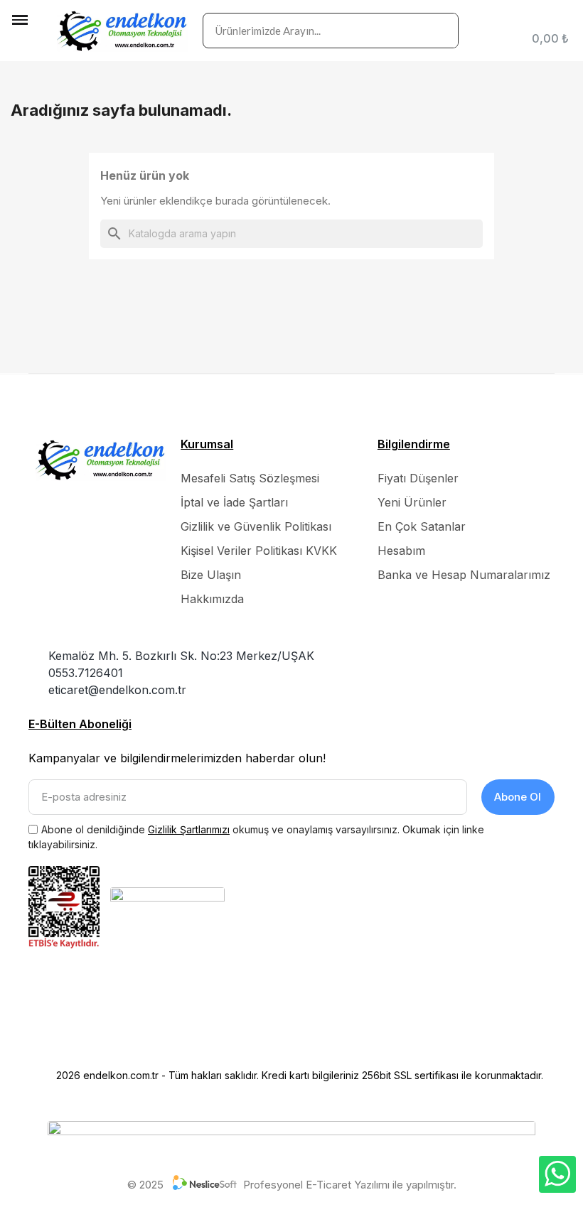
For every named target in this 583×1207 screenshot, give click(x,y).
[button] (21, 43)
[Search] (440, 30)
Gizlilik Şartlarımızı (189, 829)
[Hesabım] (565, 20)
